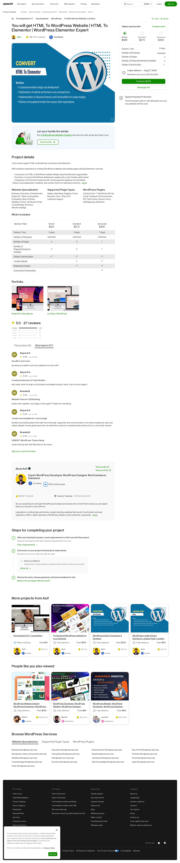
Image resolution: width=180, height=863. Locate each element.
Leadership (134, 798)
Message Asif (143, 87)
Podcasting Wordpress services (66, 754)
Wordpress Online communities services (29, 754)
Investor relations (137, 802)
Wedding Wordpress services (24, 758)
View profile (101, 467)
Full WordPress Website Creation (56, 135)
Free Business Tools (99, 821)
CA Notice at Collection (85, 851)
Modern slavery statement (141, 825)
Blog (93, 809)
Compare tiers (158, 26)
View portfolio (102, 470)
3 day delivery (63, 642)
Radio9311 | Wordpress (22, 314)
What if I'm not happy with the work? (33, 581)
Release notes (97, 825)
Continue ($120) (143, 81)
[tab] (22, 345)
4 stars (14, 330)
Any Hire (16, 817)
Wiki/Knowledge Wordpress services (108, 762)
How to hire (17, 794)
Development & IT (24, 19)
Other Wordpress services (23, 766)
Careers (133, 805)
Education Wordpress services (65, 750)
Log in (159, 4)
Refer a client (96, 817)
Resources (95, 805)
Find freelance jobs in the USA (64, 805)
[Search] (125, 4)
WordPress (56, 19)
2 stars (14, 335)
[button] (56, 37)
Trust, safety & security (139, 821)
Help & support (97, 794)
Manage (53, 854)
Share (165, 19)
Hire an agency (19, 805)
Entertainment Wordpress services (107, 750)
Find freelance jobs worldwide (64, 802)
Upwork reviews (97, 802)
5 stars (14, 328)
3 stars (14, 333)
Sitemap (136, 851)
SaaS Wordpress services (143, 762)
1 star (14, 338)
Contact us (134, 817)
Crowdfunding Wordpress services (27, 762)
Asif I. (19, 37)
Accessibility (126, 851)
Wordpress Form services (63, 758)
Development (42, 19)
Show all (24, 568)
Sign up (171, 4)
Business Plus (18, 813)
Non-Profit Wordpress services (145, 750)
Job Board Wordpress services (105, 758)
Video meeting (23, 642)
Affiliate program (97, 813)
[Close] (57, 830)
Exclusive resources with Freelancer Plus (68, 813)
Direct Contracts (19, 825)
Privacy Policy (68, 851)
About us (133, 794)
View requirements (26, 545)
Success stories (97, 798)
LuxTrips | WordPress (57, 314)
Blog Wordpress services (103, 754)
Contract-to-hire (19, 821)
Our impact (134, 809)
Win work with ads (59, 809)
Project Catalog (9, 12)
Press (132, 813)
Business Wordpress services (24, 750)
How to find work (58, 794)
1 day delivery (102, 710)
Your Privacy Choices (108, 851)
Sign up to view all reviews (24, 451)
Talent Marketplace (21, 798)
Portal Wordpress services (143, 758)
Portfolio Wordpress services (144, 754)
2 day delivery (63, 710)
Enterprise (17, 809)
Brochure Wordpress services (65, 762)
